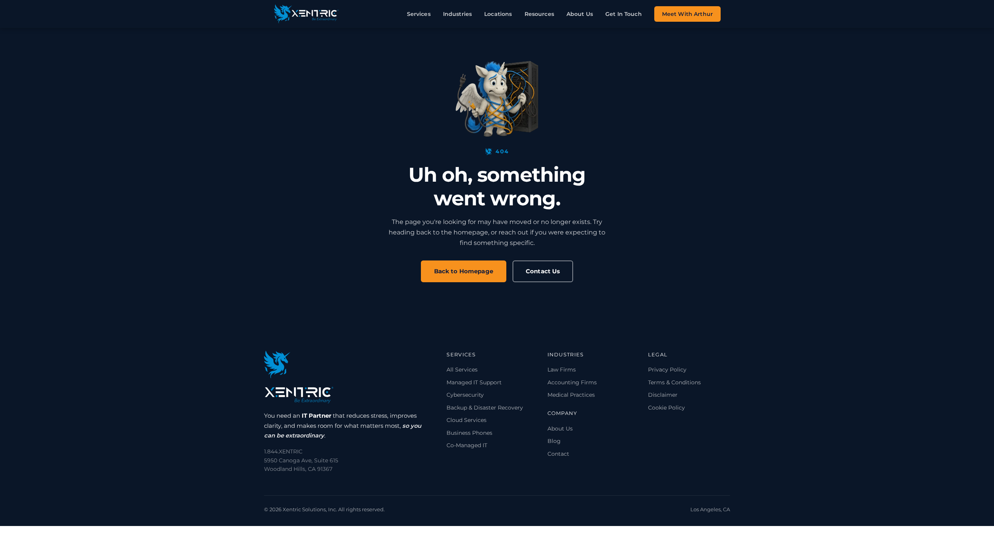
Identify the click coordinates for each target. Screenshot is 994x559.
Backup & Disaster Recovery (485, 407)
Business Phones (469, 432)
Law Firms (561, 369)
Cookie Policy (666, 407)
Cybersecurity (465, 394)
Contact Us (543, 271)
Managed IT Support (474, 382)
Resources (539, 13)
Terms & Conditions (674, 382)
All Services (462, 369)
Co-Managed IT (467, 445)
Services (419, 13)
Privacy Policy (667, 369)
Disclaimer (663, 394)
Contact (558, 453)
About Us (580, 13)
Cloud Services (467, 420)
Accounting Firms (572, 382)
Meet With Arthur (687, 13)
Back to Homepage (463, 271)
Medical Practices (571, 394)
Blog (554, 440)
